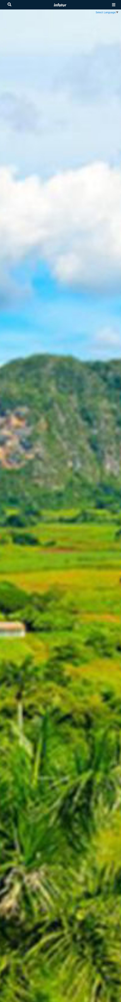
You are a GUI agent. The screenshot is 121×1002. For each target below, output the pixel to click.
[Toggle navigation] (113, 4)
